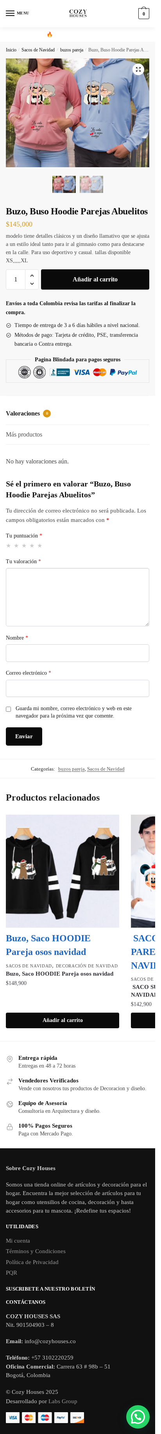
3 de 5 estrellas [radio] (24, 545)
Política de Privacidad (32, 1262)
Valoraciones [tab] (27, 413)
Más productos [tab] (24, 434)
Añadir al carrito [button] (63, 1020)
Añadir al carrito (95, 279)
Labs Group (62, 1401)
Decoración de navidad (87, 966)
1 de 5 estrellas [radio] (9, 545)
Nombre (17, 638)
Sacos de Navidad (38, 50)
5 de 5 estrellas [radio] (40, 545)
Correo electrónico (28, 673)
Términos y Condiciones (36, 1251)
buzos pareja (71, 50)
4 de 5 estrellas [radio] (32, 545)
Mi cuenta (18, 1241)
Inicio (11, 50)
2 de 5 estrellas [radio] (17, 545)
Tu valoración (23, 561)
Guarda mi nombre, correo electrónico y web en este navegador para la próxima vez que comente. (74, 712)
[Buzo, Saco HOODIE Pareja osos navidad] (62, 871)
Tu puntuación (24, 536)
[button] (138, 69)
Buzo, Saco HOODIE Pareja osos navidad (59, 974)
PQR (11, 1273)
